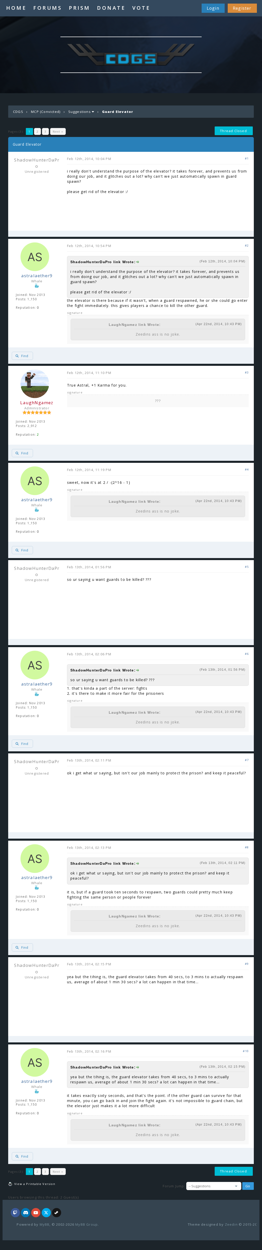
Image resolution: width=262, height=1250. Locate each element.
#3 (247, 372)
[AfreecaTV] (15, 1213)
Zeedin (231, 1224)
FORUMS (47, 7)
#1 (247, 158)
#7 (247, 760)
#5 (247, 567)
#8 (247, 847)
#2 (247, 245)
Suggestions (79, 111)
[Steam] (56, 1213)
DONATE (111, 7)
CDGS (18, 111)
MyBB (45, 1224)
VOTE (141, 7)
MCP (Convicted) (45, 111)
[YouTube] (35, 1213)
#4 (247, 469)
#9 (247, 964)
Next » (58, 131)
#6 (247, 654)
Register (242, 8)
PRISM (79, 7)
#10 (246, 1051)
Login (213, 8)
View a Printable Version (34, 1184)
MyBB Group (86, 1224)
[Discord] (25, 1213)
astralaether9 (37, 276)
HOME (16, 7)
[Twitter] (46, 1213)
